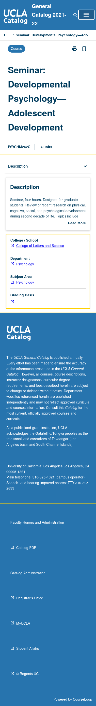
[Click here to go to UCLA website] (18, 333)
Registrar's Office (29, 597)
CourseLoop (82, 699)
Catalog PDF (26, 547)
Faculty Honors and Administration (37, 522)
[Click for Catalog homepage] (15, 17)
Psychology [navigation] (25, 263)
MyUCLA (23, 623)
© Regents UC (27, 673)
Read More (77, 223)
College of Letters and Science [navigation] (40, 245)
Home (7, 34)
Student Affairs (27, 648)
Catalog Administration (28, 572)
